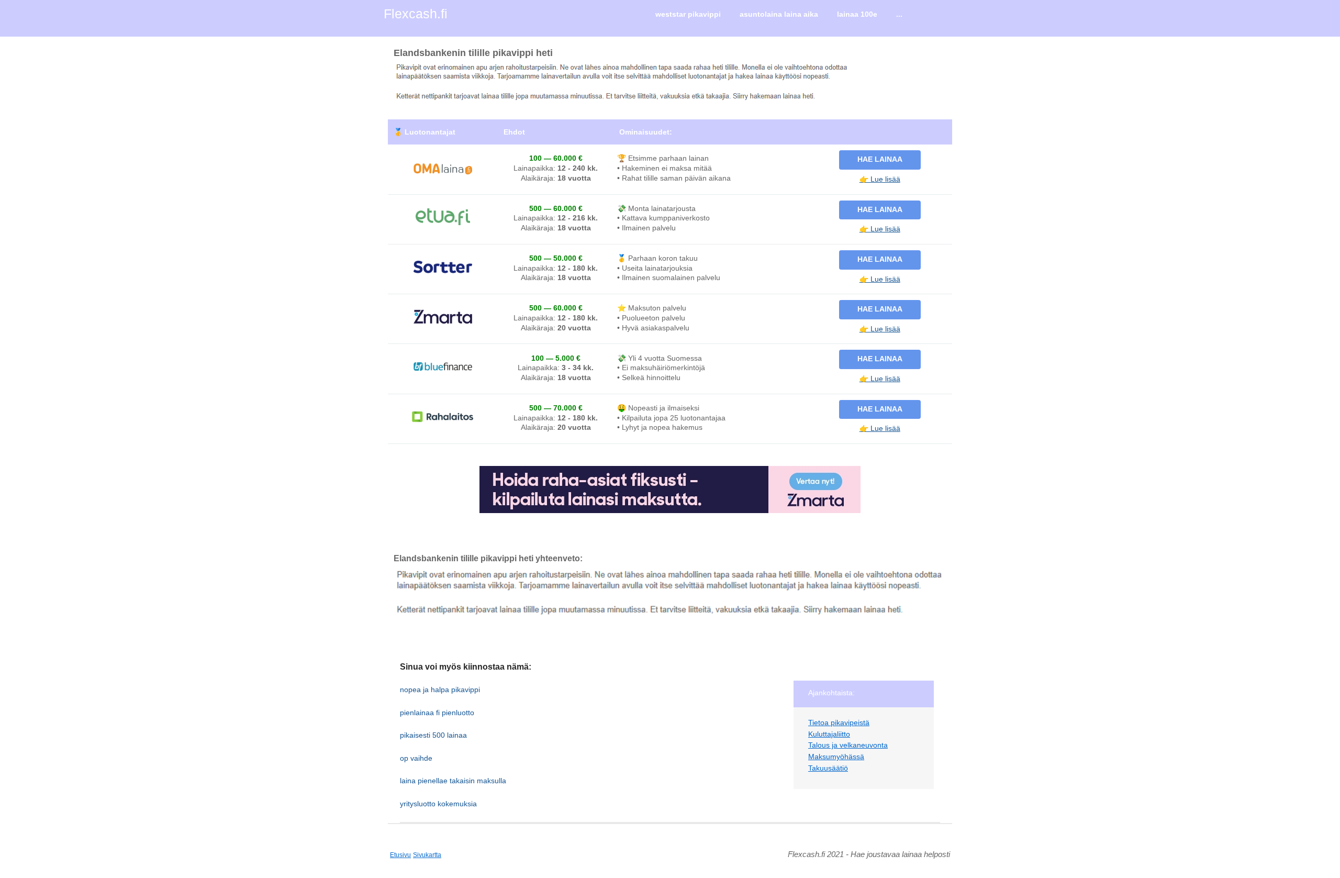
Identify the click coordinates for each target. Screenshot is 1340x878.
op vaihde (416, 758)
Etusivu (400, 855)
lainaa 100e (857, 14)
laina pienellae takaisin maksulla (453, 780)
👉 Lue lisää (879, 179)
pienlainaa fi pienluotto (437, 712)
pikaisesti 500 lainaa (433, 735)
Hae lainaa (879, 159)
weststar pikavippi (688, 14)
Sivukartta (427, 855)
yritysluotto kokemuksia (438, 803)
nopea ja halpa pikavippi (440, 689)
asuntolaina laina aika (779, 14)
